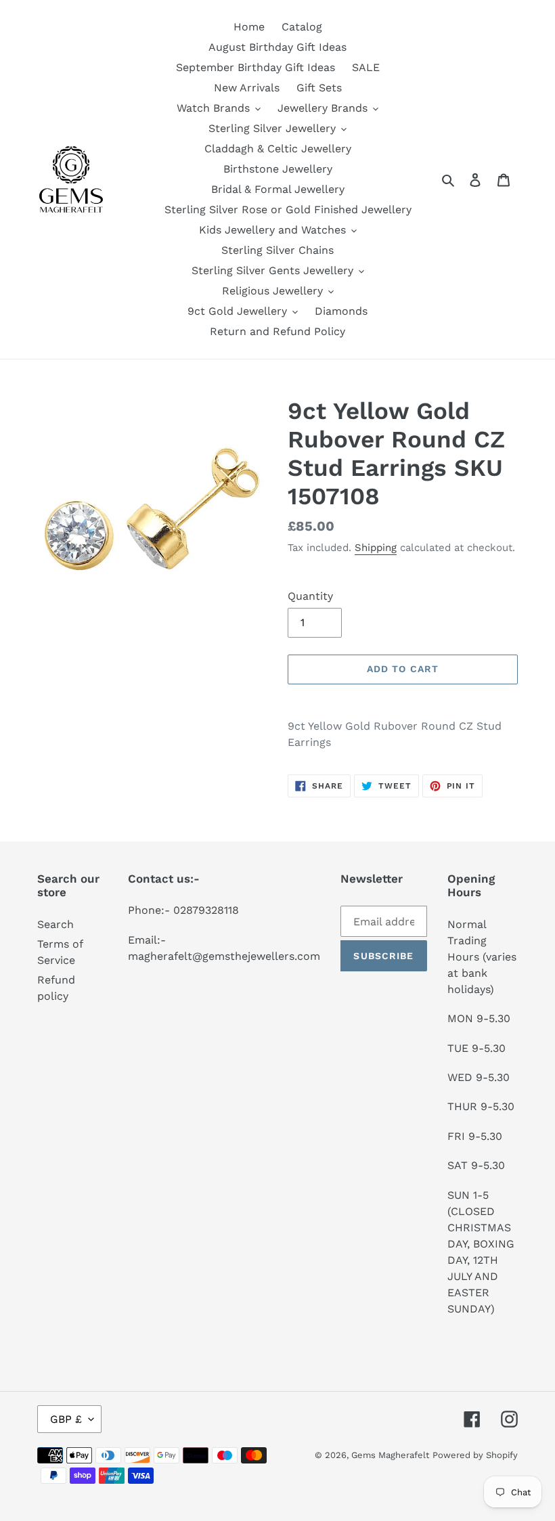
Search (55, 924)
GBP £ (66, 1419)
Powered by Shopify (475, 1455)
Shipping (376, 548)
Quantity (310, 596)
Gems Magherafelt (390, 1455)
